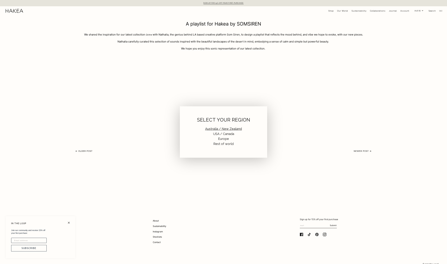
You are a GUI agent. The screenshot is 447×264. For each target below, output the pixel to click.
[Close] (70, 221)
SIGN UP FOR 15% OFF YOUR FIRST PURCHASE (223, 3)
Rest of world (223, 144)
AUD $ (417, 11)
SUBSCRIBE (28, 248)
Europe (223, 139)
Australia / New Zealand (223, 129)
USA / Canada (223, 134)
